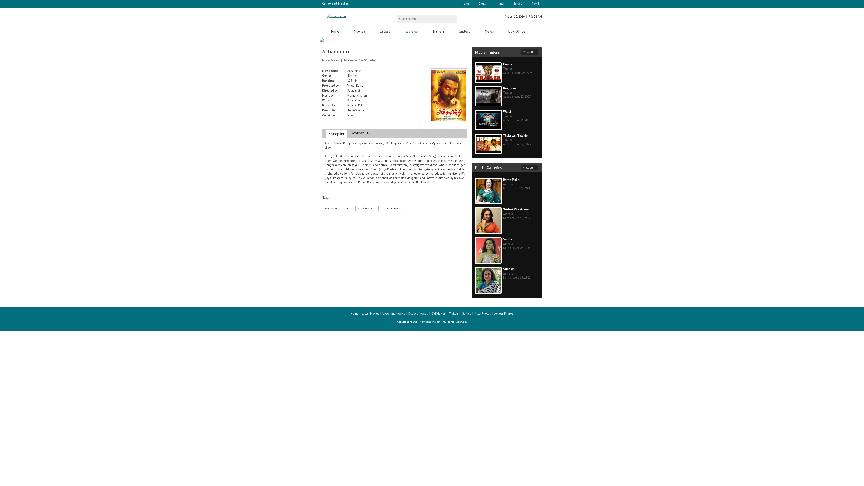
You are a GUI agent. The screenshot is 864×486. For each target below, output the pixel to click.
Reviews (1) (360, 133)
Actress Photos (503, 313)
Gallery (464, 31)
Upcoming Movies (393, 313)
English (483, 4)
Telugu (517, 4)
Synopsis (336, 134)
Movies (359, 31)
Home (466, 4)
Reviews (411, 31)
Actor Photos (483, 313)
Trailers (438, 31)
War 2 (507, 111)
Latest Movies (370, 313)
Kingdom (509, 88)
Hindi (501, 4)
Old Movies (438, 313)
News (489, 31)
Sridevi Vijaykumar (516, 209)
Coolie (507, 64)
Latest (385, 31)
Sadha (507, 239)
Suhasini (509, 269)
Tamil (535, 4)
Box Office (516, 31)
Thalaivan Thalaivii (516, 135)
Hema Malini (511, 179)
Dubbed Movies (418, 313)
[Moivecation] (336, 16)
